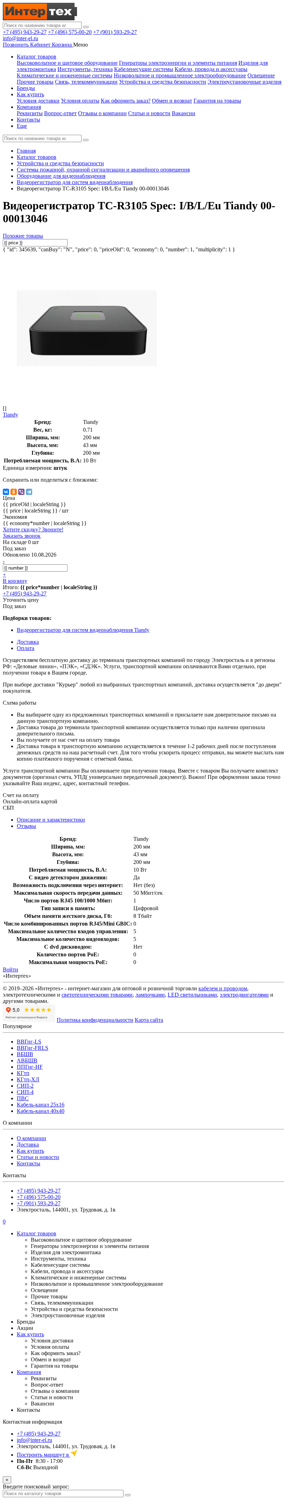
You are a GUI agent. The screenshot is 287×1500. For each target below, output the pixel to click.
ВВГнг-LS (29, 1042)
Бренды (26, 88)
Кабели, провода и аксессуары (211, 69)
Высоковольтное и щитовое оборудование (67, 63)
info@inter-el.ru (20, 38)
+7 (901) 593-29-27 (115, 32)
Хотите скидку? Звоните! (33, 529)
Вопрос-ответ (60, 113)
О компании (31, 1138)
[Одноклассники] (13, 492)
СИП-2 (25, 1086)
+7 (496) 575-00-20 (70, 32)
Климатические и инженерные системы (64, 75)
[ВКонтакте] (6, 492)
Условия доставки (38, 101)
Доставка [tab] (28, 642)
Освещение (261, 75)
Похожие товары (23, 236)
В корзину (15, 581)
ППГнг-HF (30, 1067)
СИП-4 (25, 1092)
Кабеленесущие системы (143, 69)
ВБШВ (25, 1054)
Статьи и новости (149, 113)
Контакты (28, 120)
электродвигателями (244, 995)
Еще (22, 126)
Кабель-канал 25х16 (40, 1105)
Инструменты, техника (85, 69)
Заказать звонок (22, 536)
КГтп (23, 1073)
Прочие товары (35, 82)
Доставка (28, 1144)
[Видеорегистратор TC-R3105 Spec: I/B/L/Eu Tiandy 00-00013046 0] (87, 396)
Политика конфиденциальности (95, 1020)
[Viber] (21, 492)
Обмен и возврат (172, 101)
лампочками (150, 995)
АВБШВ (27, 1060)
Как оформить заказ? (125, 101)
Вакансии (183, 113)
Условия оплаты (80, 101)
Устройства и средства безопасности (162, 82)
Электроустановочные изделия (244, 82)
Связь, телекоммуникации (86, 82)
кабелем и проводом (222, 988)
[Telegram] (29, 492)
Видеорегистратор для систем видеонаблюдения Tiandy (83, 630)
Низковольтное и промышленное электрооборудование (180, 75)
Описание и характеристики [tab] (51, 820)
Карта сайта (149, 1020)
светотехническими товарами (97, 995)
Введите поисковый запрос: (36, 1486)
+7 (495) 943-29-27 (25, 32)
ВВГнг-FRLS (32, 1048)
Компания (29, 107)
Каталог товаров (36, 57)
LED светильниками (192, 995)
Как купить (30, 94)
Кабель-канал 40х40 (40, 1111)
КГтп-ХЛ (28, 1079)
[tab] (26, 826)
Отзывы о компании (102, 113)
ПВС (23, 1098)
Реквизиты (30, 113)
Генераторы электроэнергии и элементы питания (178, 63)
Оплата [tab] (25, 648)
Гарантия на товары (217, 101)
